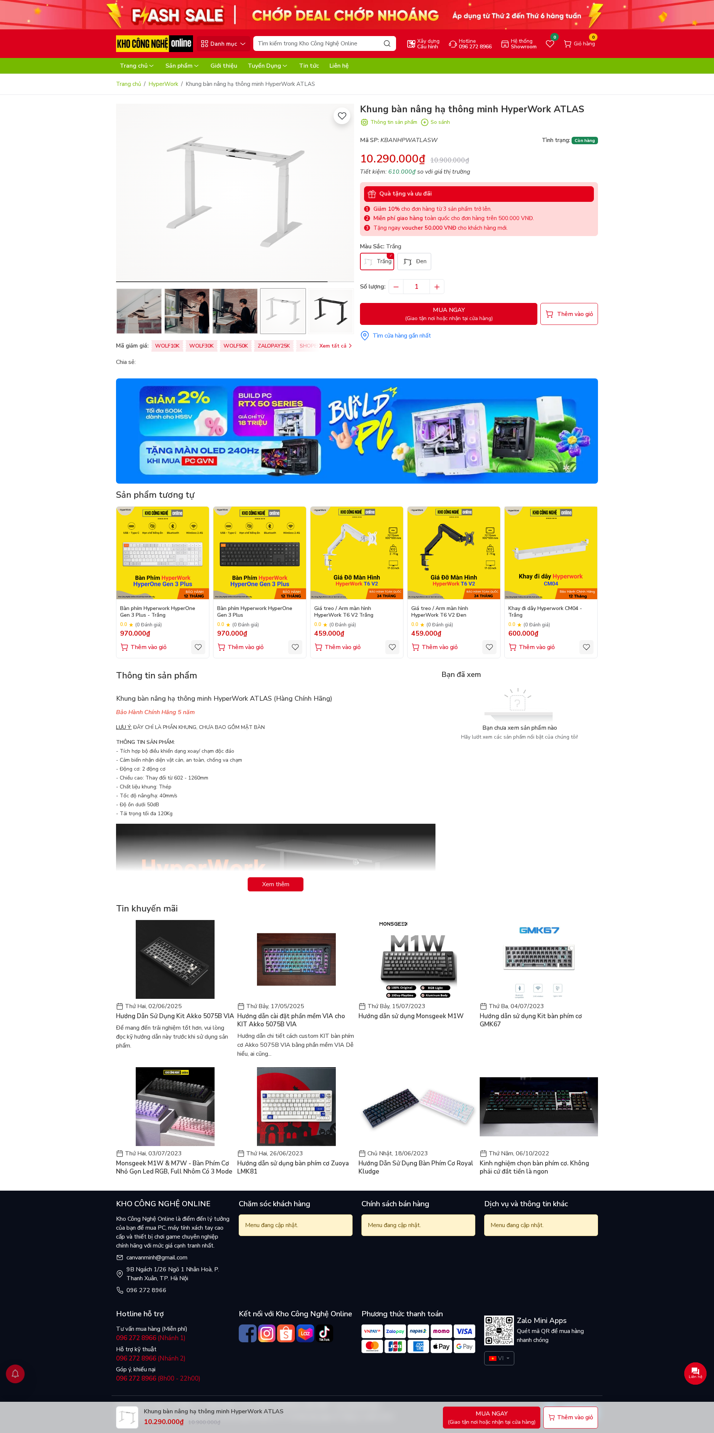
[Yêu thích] (342, 115)
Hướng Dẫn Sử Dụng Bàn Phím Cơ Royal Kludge (415, 1167)
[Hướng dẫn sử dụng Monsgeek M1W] (417, 959)
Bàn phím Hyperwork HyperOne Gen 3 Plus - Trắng (157, 612)
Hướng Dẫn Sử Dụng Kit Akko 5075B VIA (175, 1016)
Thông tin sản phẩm (393, 122)
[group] (235, 193)
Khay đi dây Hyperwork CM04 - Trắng (545, 612)
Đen (421, 261)
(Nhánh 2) (151, 1358)
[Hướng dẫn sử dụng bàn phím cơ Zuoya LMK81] (296, 1106)
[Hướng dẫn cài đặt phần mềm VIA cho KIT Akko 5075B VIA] (296, 959)
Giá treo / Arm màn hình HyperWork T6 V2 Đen (439, 612)
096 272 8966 (146, 1290)
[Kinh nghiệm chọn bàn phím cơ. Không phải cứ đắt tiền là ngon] (539, 1106)
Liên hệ (339, 66)
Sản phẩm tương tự (155, 495)
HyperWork (163, 84)
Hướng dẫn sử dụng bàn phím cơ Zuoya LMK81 (293, 1167)
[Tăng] (437, 286)
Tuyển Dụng (264, 66)
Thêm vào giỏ (149, 647)
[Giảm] (396, 286)
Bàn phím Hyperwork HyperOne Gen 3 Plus (254, 612)
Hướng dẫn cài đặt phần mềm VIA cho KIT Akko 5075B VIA (291, 1020)
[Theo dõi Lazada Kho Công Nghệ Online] (305, 1333)
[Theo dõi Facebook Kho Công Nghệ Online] (248, 1333)
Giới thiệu (223, 66)
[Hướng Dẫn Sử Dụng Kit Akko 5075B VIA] (175, 959)
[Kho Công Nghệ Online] (154, 43)
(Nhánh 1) (151, 1338)
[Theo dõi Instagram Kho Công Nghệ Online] (267, 1333)
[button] (343, 194)
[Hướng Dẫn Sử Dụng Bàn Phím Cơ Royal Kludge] (417, 1106)
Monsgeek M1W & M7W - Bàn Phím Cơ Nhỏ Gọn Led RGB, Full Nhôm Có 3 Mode (174, 1167)
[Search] (387, 43)
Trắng (383, 261)
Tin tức (309, 66)
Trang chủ (134, 66)
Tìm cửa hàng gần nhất (402, 336)
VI (501, 1358)
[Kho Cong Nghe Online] (357, 14)
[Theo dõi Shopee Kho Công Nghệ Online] (286, 1333)
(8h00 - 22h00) (158, 1378)
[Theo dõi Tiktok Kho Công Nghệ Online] (325, 1333)
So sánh (440, 122)
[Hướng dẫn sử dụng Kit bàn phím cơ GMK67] (539, 959)
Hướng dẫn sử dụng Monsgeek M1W (411, 1016)
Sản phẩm (179, 66)
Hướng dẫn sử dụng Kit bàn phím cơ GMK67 (531, 1020)
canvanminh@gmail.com (156, 1257)
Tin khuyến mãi (147, 908)
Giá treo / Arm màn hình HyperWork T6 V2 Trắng (343, 612)
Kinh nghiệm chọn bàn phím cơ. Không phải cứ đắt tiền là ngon (534, 1167)
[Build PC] (357, 430)
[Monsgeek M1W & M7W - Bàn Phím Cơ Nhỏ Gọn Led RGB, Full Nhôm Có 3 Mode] (175, 1106)
